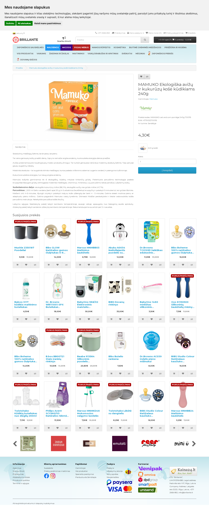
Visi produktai (81, 471)
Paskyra (110, 468)
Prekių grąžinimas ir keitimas (57, 471)
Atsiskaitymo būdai (21, 477)
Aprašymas (20, 147)
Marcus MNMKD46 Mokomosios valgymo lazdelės (88, 413)
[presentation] (15, 444)
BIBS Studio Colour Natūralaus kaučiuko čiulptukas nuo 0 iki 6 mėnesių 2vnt (182, 361)
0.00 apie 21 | (175, 39)
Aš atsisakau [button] (24, 23)
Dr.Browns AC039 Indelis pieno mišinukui (151, 359)
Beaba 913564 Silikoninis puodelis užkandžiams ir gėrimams (86, 361)
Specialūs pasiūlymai (84, 474)
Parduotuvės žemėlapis (85, 477)
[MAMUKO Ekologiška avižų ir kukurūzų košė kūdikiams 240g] (73, 107)
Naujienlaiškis (113, 477)
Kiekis (140, 156)
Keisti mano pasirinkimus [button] (47, 23)
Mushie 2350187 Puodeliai (24, 249)
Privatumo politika (21, 480)
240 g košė (152, 148)
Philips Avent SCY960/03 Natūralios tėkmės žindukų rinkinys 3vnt (57, 415)
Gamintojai (80, 468)
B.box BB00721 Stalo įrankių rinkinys (55, 359)
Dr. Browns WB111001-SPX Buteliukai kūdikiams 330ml (56, 306)
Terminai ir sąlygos (21, 483)
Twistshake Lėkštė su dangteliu (119, 412)
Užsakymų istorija (115, 471)
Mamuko (153, 99)
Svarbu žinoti (18, 471)
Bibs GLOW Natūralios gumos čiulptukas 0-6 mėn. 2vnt (57, 251)
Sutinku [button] (10, 23)
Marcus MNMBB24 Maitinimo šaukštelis (182, 413)
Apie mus (17, 468)
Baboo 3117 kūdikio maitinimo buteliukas (25, 304)
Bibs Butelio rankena (115, 357)
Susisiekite (48, 468)
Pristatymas (18, 474)
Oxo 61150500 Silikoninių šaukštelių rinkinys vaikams (182, 306)
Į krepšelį (167, 170)
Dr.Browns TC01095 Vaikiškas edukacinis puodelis (151, 251)
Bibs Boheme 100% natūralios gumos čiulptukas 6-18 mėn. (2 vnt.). (182, 251)
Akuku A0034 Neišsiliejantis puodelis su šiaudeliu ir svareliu (116, 252)
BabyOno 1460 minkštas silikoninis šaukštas (149, 306)
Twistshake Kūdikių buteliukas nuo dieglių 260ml (25, 413)
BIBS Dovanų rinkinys (116, 303)
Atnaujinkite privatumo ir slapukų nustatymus (33, 503)
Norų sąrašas (112, 474)
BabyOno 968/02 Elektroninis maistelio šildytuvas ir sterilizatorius (87, 307)
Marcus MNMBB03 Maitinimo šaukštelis (88, 250)
